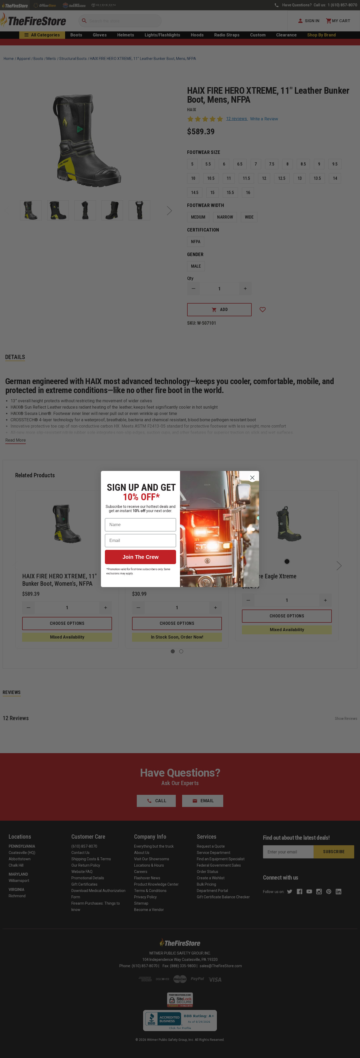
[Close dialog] (252, 477)
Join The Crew (141, 557)
